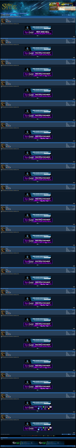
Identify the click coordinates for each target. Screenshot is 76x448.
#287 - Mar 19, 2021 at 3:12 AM (4, 142)
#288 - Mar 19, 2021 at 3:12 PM (4, 163)
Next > (74, 434)
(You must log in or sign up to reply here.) (5, 434)
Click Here (74, 62)
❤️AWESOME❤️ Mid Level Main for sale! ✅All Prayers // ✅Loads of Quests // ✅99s (43, 435)
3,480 (74, 81)
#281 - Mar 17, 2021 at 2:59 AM (4, 17)
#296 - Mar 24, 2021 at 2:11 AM (4, 330)
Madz (7, 19)
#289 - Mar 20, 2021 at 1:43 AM (4, 184)
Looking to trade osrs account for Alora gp (26, 435)
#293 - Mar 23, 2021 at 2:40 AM (4, 267)
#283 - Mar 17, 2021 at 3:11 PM (4, 59)
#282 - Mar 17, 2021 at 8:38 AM (4, 38)
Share (74, 57)
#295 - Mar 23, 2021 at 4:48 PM (4, 309)
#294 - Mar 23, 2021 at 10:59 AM (4, 288)
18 (72, 434)
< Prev (62, 434)
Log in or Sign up (73, 0)
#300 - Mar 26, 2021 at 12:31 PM (4, 413)
